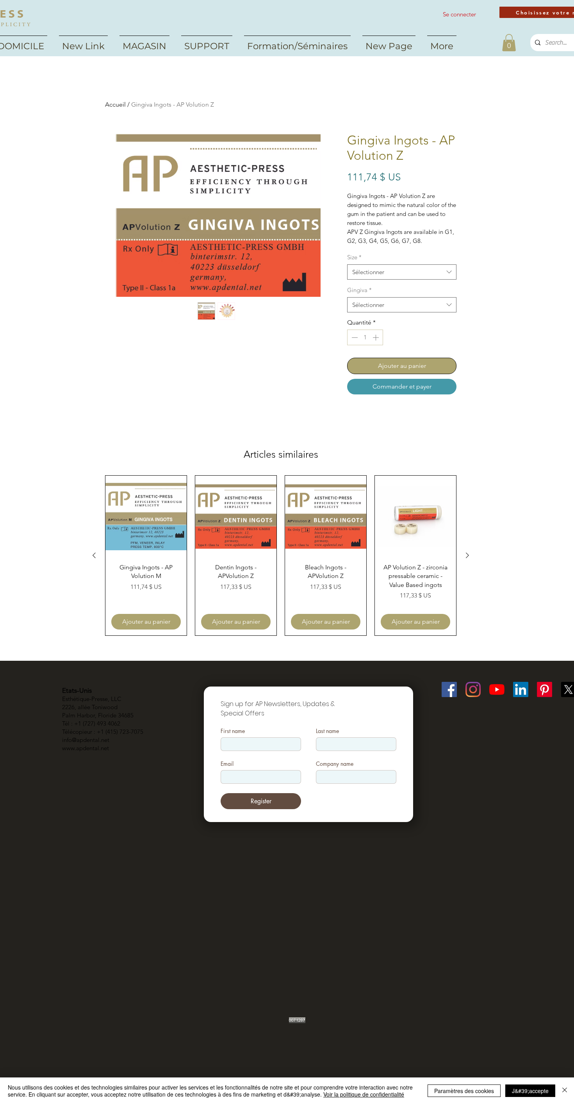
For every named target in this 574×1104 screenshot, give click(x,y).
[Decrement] (353, 337)
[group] (280, 555)
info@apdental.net (85, 740)
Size (354, 257)
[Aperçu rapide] (146, 516)
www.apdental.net (85, 748)
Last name (327, 731)
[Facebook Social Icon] (449, 689)
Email (227, 763)
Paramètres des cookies (464, 1091)
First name (233, 731)
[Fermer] (564, 1091)
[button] (509, 42)
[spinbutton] (365, 337)
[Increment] (376, 337)
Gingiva (359, 290)
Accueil (115, 104)
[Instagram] (473, 689)
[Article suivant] (467, 555)
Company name (334, 763)
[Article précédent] (94, 555)
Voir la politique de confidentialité (363, 1094)
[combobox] (401, 272)
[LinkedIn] (520, 689)
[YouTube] (496, 689)
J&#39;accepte (530, 1091)
